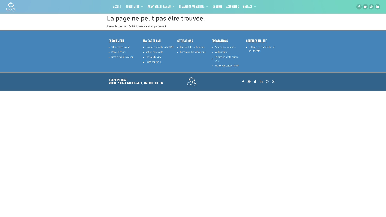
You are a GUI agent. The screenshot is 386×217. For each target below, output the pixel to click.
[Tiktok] (371, 6)
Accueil (117, 6)
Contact (247, 6)
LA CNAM (217, 6)
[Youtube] (365, 6)
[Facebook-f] (359, 6)
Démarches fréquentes (191, 6)
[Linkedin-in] (377, 6)
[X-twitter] (273, 82)
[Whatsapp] (267, 82)
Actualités (232, 6)
